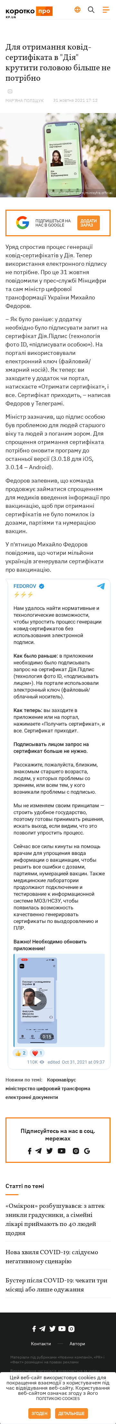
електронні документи (31, 1097)
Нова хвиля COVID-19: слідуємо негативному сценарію (51, 1257)
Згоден (39, 1413)
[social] (29, 1151)
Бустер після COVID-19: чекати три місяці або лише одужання (56, 1285)
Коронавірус (61, 1080)
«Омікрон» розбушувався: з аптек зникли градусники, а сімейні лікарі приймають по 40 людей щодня (55, 1220)
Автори (77, 1344)
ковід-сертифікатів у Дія (39, 255)
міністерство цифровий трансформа (47, 1088)
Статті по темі (24, 1186)
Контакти (41, 1344)
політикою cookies (58, 1398)
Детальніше (71, 1413)
